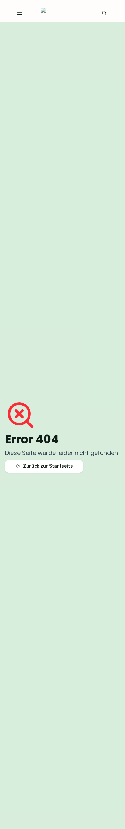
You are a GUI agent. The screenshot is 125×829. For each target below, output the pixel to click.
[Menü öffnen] (19, 12)
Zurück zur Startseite (48, 466)
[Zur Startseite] (61, 13)
